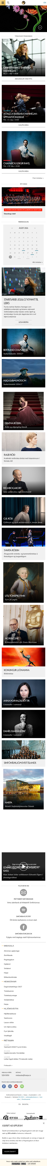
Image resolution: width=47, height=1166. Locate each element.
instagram (10, 1086)
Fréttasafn (7, 1065)
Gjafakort (7, 964)
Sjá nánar (32, 1164)
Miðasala (9, 946)
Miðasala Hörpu (6, 1072)
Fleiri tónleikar (37, 178)
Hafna (23, 1164)
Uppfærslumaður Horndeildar (14, 1053)
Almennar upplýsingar (11, 951)
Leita (8, 2)
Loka (44, 1123)
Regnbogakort (9, 960)
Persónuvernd (26, 1099)
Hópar (6, 973)
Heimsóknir (10, 981)
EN (45, 3)
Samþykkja (16, 1164)
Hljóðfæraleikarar (10, 1014)
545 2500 (21, 1097)
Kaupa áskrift (10, 1151)
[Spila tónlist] (40, 27)
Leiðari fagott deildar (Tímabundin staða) (18, 1059)
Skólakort (7, 968)
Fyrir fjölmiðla (8, 1031)
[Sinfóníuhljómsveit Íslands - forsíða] (23, 2)
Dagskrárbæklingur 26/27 (13, 987)
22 (36, 249)
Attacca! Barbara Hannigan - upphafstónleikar (20, 115)
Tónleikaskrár (9, 991)
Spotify (22, 1086)
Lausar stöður (9, 1022)
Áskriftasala (8, 955)
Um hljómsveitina (10, 1027)
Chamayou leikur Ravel (16, 163)
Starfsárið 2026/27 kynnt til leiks (15, 1047)
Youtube (16, 1086)
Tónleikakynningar (10, 995)
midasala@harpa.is (23, 1075)
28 (32, 253)
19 (23, 249)
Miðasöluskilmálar (10, 977)
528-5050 (5, 1075)
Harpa (6, 1004)
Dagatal (25, 1104)
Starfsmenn (8, 1018)
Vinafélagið (8, 1036)
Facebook (4, 1086)
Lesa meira (23, 322)
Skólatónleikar (9, 1000)
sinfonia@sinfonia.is (32, 1097)
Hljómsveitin (11, 1009)
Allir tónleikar (36, 262)
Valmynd (2, 2)
